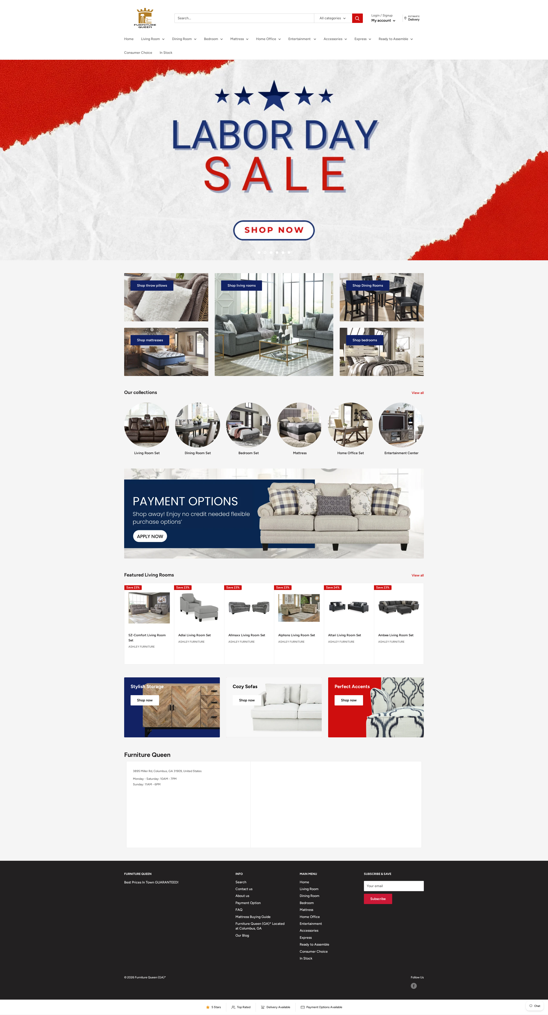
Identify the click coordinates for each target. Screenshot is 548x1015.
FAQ (239, 910)
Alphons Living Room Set (296, 635)
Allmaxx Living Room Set (246, 635)
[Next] (423, 424)
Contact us (243, 889)
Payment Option (248, 903)
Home (129, 39)
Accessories (333, 39)
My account (381, 20)
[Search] (357, 18)
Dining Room (182, 39)
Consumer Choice (138, 53)
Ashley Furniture (141, 646)
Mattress (237, 39)
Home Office (266, 39)
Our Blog (242, 935)
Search (240, 882)
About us (242, 896)
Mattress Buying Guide (253, 917)
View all (418, 393)
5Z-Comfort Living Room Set (147, 637)
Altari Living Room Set (344, 635)
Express (360, 39)
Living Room (150, 39)
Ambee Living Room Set (396, 635)
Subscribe (378, 899)
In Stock (166, 53)
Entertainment (299, 39)
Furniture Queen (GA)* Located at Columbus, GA (259, 926)
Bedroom (211, 39)
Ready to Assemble (393, 39)
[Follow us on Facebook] (414, 986)
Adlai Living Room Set (194, 635)
